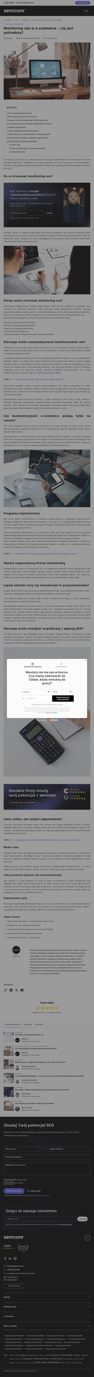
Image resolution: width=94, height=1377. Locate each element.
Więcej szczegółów (51, 712)
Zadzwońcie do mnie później (63, 698)
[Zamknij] (85, 660)
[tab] (32, 665)
